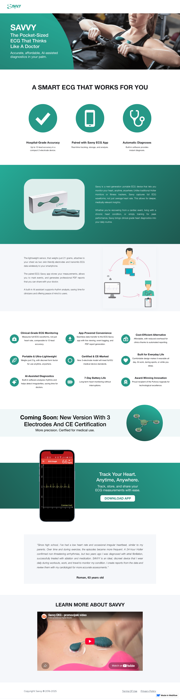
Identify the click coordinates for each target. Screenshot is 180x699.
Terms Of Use (129, 691)
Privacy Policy (148, 691)
